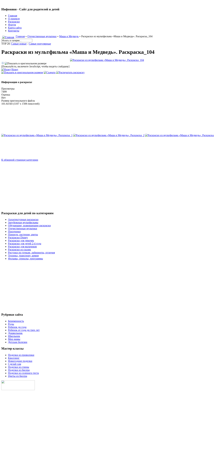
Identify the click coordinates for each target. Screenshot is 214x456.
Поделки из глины (18, 367)
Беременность (16, 321)
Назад (14, 69)
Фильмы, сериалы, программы (25, 258)
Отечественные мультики (42, 36)
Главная (12, 15)
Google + (6, 440)
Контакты (13, 30)
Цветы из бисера (17, 376)
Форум (12, 24)
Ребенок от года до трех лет (24, 330)
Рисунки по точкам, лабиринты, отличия (31, 252)
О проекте (14, 18)
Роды (11, 324)
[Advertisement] (101, 184)
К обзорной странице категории (19, 159)
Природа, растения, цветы (23, 234)
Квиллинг (14, 358)
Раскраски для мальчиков (22, 246)
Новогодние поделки (20, 361)
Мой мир (6, 423)
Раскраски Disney (18, 237)
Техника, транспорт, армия (23, 255)
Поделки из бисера (19, 370)
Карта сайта (15, 27)
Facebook (6, 434)
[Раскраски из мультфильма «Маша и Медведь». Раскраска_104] (107, 60)
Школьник (14, 336)
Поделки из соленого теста (23, 373)
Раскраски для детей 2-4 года (24, 243)
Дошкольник (15, 333)
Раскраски (14, 21)
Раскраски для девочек (21, 240)
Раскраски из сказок (19, 249)
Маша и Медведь (69, 36)
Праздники (14, 231)
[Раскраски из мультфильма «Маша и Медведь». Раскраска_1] (37, 135)
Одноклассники (10, 429)
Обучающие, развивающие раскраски (29, 225)
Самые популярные (40, 43)
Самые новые (19, 43)
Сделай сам (14, 364)
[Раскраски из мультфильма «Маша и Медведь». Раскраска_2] (108, 135)
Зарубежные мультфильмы (23, 222)
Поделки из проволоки (21, 355)
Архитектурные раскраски (23, 219)
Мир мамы (14, 339)
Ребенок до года (17, 327)
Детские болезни (17, 342)
